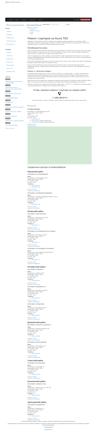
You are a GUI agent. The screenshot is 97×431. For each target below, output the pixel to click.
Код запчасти (46, 24)
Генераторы (9, 34)
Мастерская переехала (11, 116)
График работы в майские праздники (14, 107)
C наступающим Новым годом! (13, 93)
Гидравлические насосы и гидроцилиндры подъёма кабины (13, 88)
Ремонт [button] (17, 19)
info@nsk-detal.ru (32, 124)
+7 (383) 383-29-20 (35, 395)
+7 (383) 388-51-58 (35, 122)
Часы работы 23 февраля (11, 125)
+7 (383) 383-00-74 (69, 84)
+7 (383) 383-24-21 (35, 315)
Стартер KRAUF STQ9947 (11, 98)
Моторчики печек (10, 44)
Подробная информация (34, 190)
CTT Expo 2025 (9, 102)
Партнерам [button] (32, 19)
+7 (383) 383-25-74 (35, 120)
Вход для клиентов (85, 19)
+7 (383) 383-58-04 (35, 374)
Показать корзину (33, 27)
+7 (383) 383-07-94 (35, 204)
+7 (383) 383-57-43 (35, 259)
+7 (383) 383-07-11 (35, 225)
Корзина (76, 19)
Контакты (40, 19)
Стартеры (8, 31)
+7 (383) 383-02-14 (35, 416)
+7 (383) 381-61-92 (35, 187)
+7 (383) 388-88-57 (35, 353)
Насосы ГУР (9, 68)
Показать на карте (32, 126)
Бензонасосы (9, 62)
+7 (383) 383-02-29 (35, 336)
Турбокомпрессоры (11, 41)
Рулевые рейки (10, 37)
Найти (67, 24)
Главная (11, 19)
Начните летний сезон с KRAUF (13, 111)
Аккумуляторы (9, 59)
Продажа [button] (24, 19)
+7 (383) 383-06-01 (35, 280)
